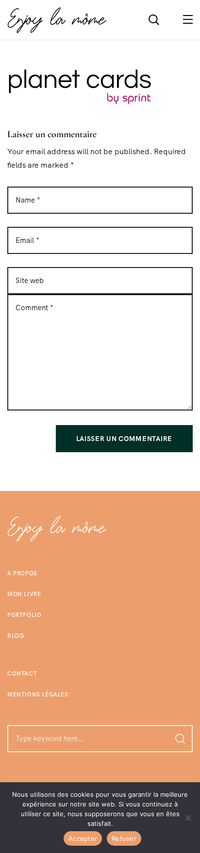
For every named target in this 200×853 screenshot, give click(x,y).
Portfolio (24, 615)
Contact (22, 674)
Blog (15, 636)
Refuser (124, 838)
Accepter (82, 838)
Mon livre (24, 594)
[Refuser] (188, 817)
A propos (22, 573)
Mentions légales (37, 694)
